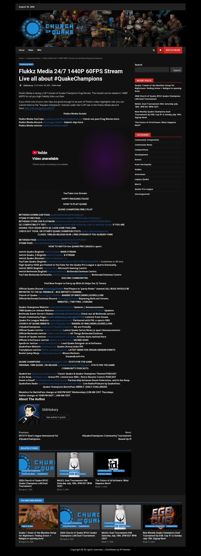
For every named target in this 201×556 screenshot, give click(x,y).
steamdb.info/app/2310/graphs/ (74, 365)
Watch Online (173, 50)
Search (138, 64)
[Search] (154, 50)
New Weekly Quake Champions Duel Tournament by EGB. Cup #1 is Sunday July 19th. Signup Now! (158, 114)
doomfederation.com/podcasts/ (51, 380)
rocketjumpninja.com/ (51, 353)
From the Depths (104, 474)
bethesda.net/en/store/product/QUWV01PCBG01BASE (83, 221)
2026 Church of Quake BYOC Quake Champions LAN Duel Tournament (37, 465)
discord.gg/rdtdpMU (53, 122)
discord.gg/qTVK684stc (49, 295)
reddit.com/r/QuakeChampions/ (57, 326)
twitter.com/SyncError (49, 343)
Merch (138, 184)
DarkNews (110, 549)
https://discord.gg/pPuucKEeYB (39, 108)
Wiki (39, 50)
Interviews (140, 174)
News (30, 50)
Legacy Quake (142, 179)
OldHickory (28, 85)
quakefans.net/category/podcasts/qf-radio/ (60, 383)
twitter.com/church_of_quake (61, 336)
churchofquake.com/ (60, 323)
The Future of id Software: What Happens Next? (113, 465)
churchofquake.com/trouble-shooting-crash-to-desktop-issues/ (79, 224)
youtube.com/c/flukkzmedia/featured (64, 118)
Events (138, 159)
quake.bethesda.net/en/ (61, 307)
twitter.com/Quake (53, 330)
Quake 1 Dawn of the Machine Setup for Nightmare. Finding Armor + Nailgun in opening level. (158, 88)
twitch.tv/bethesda (57, 271)
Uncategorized (142, 194)
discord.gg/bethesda (67, 298)
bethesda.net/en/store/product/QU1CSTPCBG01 (62, 239)
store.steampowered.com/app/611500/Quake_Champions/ (71, 218)
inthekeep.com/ (40, 376)
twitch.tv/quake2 (55, 255)
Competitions (42, 474)
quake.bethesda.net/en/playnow (67, 214)
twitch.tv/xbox (50, 268)
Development (119, 471)
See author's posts (56, 417)
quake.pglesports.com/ (61, 320)
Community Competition (31, 471)
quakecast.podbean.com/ (44, 373)
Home (21, 50)
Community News (26, 64)
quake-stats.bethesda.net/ (94, 231)
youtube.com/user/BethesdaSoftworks (71, 274)
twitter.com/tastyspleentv (55, 349)
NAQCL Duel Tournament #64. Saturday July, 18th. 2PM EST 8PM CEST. (75, 465)
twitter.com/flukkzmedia (55, 125)
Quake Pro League (144, 189)
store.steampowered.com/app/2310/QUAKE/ (56, 243)
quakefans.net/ (49, 346)
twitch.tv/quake (52, 251)
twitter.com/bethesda (58, 333)
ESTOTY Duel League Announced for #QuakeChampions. (38, 435)
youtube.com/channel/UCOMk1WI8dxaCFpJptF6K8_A (73, 261)
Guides (138, 169)
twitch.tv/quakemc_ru (56, 258)
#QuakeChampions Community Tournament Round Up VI (106, 435)
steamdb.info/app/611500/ (54, 361)
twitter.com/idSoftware (61, 340)
